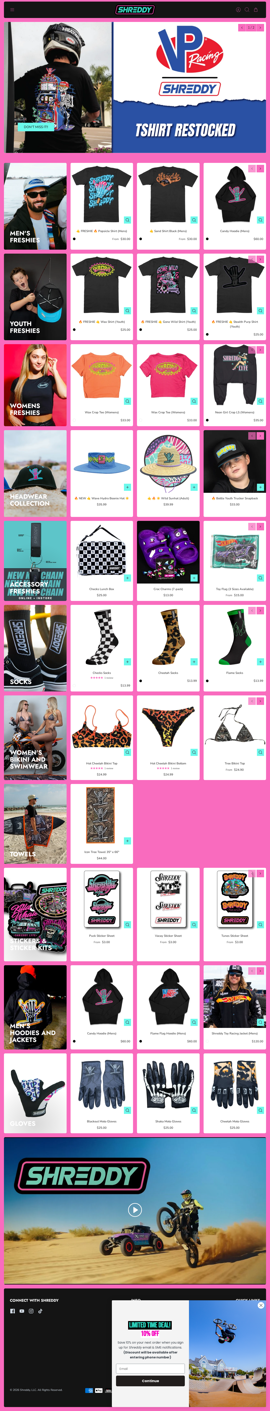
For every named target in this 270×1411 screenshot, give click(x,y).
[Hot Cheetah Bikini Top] (102, 726)
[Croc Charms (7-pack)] (168, 552)
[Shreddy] (135, 10)
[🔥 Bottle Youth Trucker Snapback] (235, 461)
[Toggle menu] (14, 9)
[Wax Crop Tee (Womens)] (102, 375)
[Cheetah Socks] (168, 636)
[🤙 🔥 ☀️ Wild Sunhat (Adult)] (168, 461)
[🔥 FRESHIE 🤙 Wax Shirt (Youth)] (102, 285)
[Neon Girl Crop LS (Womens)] (235, 375)
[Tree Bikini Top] (235, 726)
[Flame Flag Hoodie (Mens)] (168, 996)
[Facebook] (12, 1311)
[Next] (260, 27)
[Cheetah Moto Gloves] (235, 1084)
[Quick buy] (127, 220)
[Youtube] (21, 1311)
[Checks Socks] (102, 636)
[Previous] (242, 27)
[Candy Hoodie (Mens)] (235, 194)
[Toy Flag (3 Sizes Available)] (235, 552)
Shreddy (25, 1390)
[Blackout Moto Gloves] (102, 1084)
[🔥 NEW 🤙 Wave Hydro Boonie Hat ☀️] (102, 461)
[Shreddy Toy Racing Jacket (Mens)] (235, 996)
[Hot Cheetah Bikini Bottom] (168, 726)
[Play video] (135, 1210)
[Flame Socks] (235, 636)
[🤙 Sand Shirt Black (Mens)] (168, 194)
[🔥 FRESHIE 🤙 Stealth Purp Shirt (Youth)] (235, 285)
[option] (135, 87)
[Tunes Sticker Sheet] (235, 899)
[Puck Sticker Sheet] (102, 899)
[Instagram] (31, 1311)
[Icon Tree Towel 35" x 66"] (102, 815)
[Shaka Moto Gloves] (168, 1084)
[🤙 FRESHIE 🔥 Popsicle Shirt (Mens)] (102, 194)
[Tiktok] (40, 1311)
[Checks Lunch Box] (102, 552)
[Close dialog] (261, 1305)
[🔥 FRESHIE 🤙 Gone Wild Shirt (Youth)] (168, 285)
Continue (150, 1380)
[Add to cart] (127, 487)
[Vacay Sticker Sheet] (168, 899)
